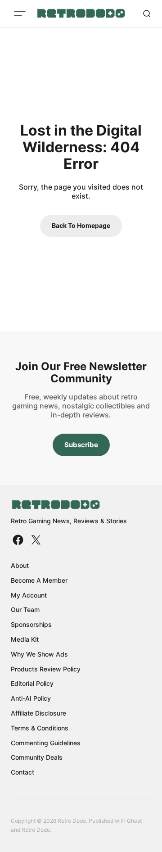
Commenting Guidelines (46, 743)
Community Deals (37, 757)
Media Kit (25, 639)
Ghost (134, 820)
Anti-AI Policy (31, 698)
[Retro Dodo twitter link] (35, 540)
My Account (29, 595)
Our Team (25, 609)
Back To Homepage (81, 225)
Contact (22, 772)
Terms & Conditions (39, 728)
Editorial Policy (32, 683)
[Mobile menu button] (20, 14)
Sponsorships (31, 624)
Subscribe (81, 444)
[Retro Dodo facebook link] (19, 540)
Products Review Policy (46, 669)
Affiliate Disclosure (38, 713)
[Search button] (146, 13)
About (20, 565)
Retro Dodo (36, 829)
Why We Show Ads (39, 654)
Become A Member (39, 580)
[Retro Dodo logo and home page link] (81, 13)
